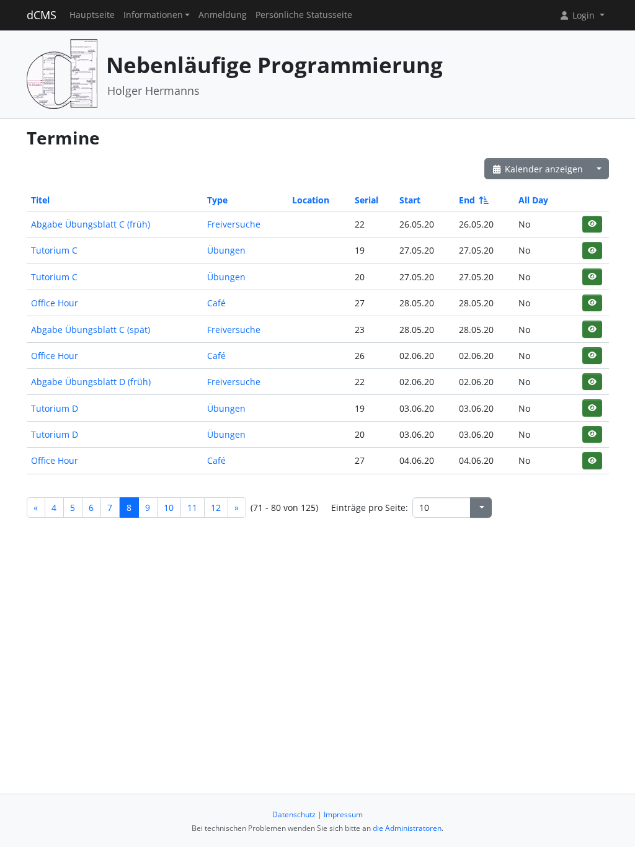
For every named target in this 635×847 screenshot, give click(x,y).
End (467, 200)
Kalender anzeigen (542, 169)
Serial (366, 200)
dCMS (41, 14)
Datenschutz (294, 814)
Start (409, 200)
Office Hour (54, 303)
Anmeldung (222, 15)
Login (583, 15)
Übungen (226, 250)
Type (217, 200)
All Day (533, 200)
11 (192, 507)
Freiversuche (233, 224)
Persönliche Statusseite (303, 15)
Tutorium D (54, 408)
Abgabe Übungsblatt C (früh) (90, 224)
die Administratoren (407, 828)
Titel (40, 200)
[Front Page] (62, 73)
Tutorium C (54, 250)
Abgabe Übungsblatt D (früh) (91, 382)
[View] (592, 224)
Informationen (153, 15)
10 (169, 507)
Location (310, 200)
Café (216, 303)
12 (216, 507)
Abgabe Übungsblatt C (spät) (90, 329)
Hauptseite (92, 15)
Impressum (343, 814)
